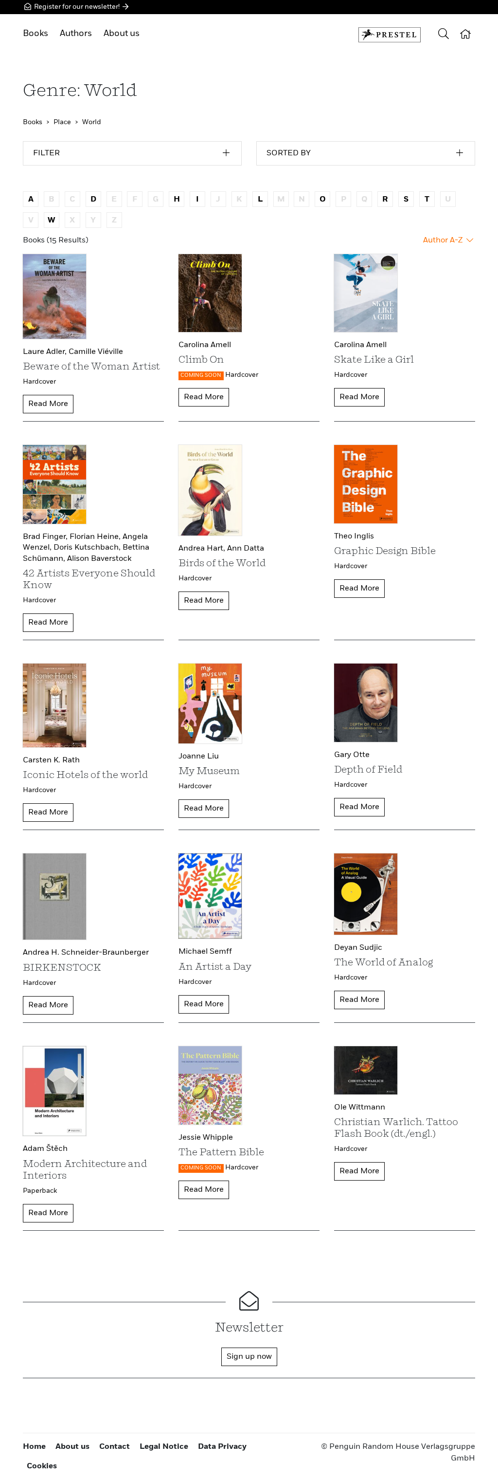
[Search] (443, 35)
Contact (114, 1447)
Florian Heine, (96, 537)
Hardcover (39, 381)
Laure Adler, (46, 352)
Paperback (40, 1190)
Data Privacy (222, 1447)
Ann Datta (245, 549)
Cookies (42, 1466)
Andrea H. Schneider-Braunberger (86, 953)
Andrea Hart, (202, 549)
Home (34, 1447)
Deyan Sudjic (358, 948)
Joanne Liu (198, 756)
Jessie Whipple (205, 1138)
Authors (76, 33)
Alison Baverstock (99, 559)
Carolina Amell (204, 345)
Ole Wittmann (359, 1107)
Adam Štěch (45, 1149)
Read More (48, 404)
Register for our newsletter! (77, 6)
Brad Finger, (46, 537)
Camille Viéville (96, 352)
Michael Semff (205, 952)
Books (35, 33)
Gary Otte (352, 755)
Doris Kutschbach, (88, 548)
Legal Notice (164, 1447)
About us (122, 33)
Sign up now (249, 1357)
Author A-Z (443, 240)
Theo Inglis (354, 536)
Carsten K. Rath (51, 760)
